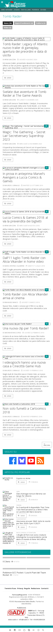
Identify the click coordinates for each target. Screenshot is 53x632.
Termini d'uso (10, 588)
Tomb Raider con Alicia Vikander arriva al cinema (25, 296)
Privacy (20, 588)
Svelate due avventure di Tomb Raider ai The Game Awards (24, 93)
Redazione (35, 588)
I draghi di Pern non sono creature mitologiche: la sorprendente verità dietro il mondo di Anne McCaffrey (31, 537)
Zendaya (17, 10)
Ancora (47, 445)
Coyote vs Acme (23, 478)
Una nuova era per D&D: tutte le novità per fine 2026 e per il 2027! (33, 522)
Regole (27, 588)
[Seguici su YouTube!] (31, 460)
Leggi (9, 78)
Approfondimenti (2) (24, 23)
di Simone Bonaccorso (12, 333)
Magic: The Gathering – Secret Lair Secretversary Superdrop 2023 (24, 135)
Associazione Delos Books (25, 601)
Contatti (45, 588)
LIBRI (18, 491)
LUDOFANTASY (21, 519)
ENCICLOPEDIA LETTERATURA (26, 532)
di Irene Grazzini (9, 60)
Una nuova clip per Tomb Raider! (26, 328)
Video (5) (7, 27)
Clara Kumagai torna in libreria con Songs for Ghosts (31, 494)
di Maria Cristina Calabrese (13, 266)
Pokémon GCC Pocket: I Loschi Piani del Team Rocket (24, 573)
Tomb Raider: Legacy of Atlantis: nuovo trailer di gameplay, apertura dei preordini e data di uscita (25, 49)
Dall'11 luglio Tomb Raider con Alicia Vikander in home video (24, 260)
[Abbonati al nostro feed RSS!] (40, 460)
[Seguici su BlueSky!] (22, 460)
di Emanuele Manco (10, 302)
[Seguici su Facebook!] (13, 460)
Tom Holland (26, 10)
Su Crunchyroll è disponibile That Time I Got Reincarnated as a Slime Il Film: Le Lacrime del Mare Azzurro (32, 509)
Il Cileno (6, 561)
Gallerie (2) (40, 23)
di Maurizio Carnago (11, 185)
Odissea (43, 10)
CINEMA (18, 505)
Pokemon (35, 10)
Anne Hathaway (6, 10)
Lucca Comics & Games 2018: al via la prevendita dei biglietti (25, 219)
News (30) (8, 23)
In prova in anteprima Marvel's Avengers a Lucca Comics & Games (24, 177)
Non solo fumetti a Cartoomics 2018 (24, 410)
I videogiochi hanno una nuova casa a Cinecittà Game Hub (24, 364)
